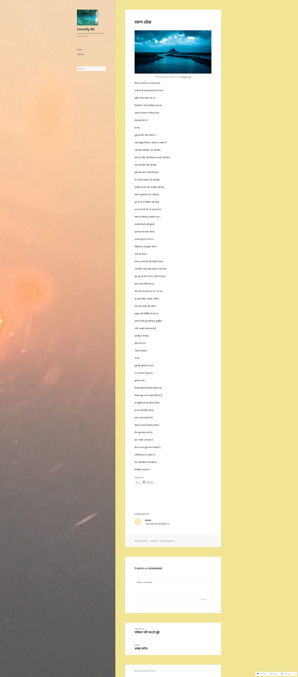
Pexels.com (186, 77)
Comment (203, 599)
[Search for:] (91, 68)
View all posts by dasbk (156, 523)
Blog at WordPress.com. (145, 671)
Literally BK (86, 29)
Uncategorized (167, 541)
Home (79, 49)
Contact (80, 54)
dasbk (154, 541)
